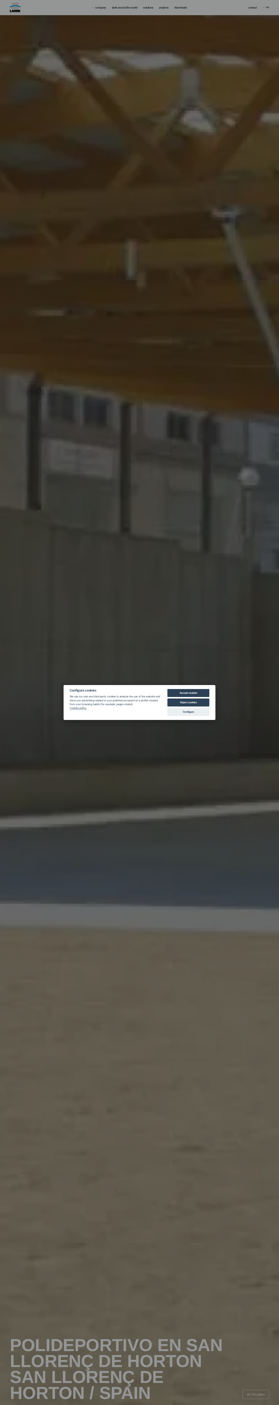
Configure (188, 711)
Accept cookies (188, 692)
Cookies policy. (78, 708)
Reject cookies (188, 702)
